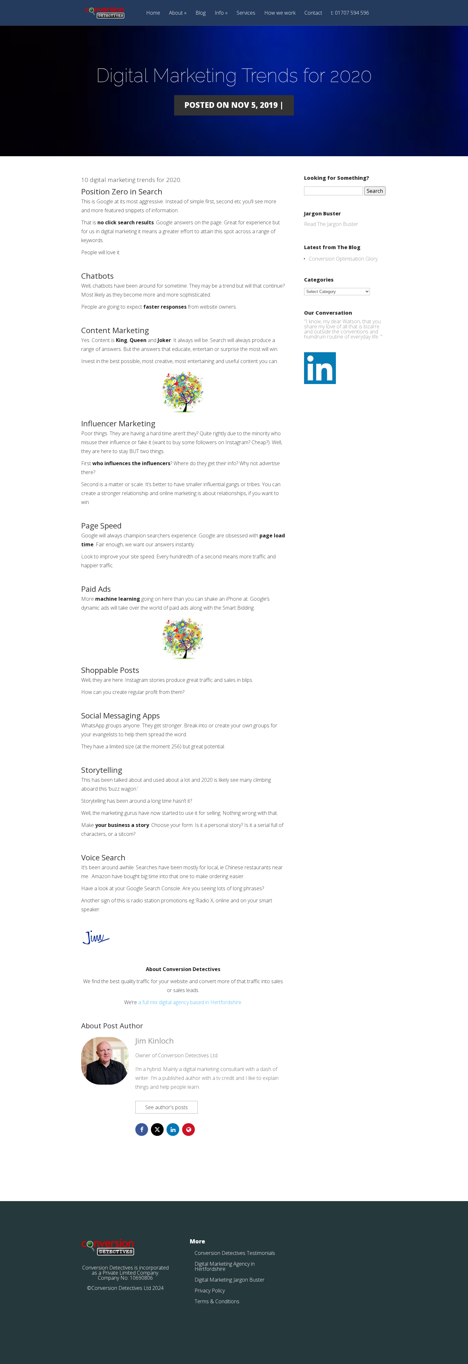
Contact (313, 13)
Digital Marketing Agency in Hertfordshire (225, 1266)
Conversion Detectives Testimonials (235, 1252)
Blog (200, 13)
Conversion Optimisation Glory (343, 258)
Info (219, 13)
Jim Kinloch (154, 1040)
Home (153, 13)
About (176, 13)
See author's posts (166, 1107)
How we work (279, 13)
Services (246, 13)
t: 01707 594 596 (350, 13)
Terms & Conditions (217, 1301)
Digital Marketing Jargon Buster (230, 1279)
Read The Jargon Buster (331, 223)
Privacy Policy (210, 1290)
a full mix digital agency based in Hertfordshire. (190, 1002)
